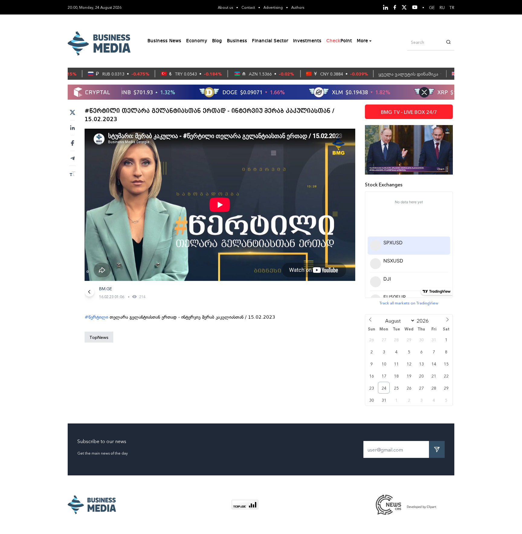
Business (237, 41)
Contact (248, 7)
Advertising (273, 7)
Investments (307, 41)
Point (339, 41)
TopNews (98, 337)
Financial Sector (270, 41)
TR (452, 7)
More (362, 41)
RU (442, 7)
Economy (196, 41)
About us (225, 7)
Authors (297, 7)
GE (432, 7)
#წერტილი (96, 317)
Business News (164, 41)
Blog (217, 41)
